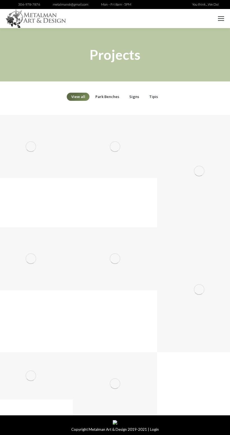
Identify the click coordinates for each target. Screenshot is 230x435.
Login (154, 429)
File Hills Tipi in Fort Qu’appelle (115, 155)
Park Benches (107, 96)
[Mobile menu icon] (221, 18)
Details (38, 136)
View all (78, 96)
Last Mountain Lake (30, 268)
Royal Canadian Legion (31, 385)
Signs (134, 96)
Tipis (153, 96)
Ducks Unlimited (115, 393)
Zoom (23, 136)
